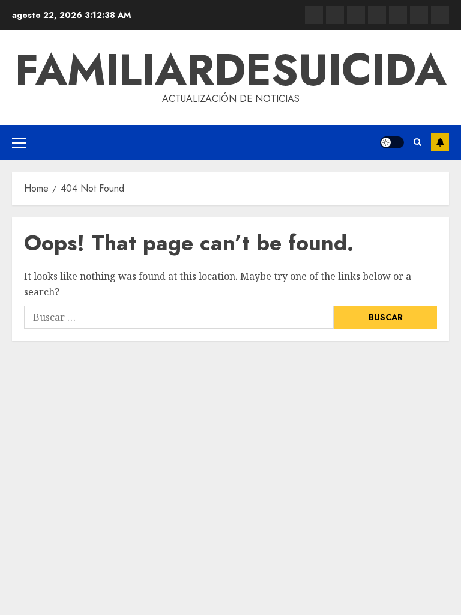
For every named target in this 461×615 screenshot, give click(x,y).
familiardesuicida (231, 69)
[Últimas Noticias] (440, 15)
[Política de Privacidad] (377, 15)
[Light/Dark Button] (392, 142)
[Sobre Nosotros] (419, 15)
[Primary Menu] (19, 142)
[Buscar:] (179, 317)
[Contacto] (335, 15)
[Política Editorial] (398, 15)
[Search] (417, 142)
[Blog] (314, 15)
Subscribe (440, 142)
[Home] (356, 15)
